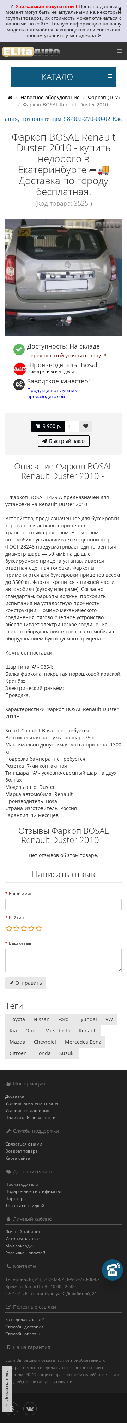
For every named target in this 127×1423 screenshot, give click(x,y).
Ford (63, 1019)
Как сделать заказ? (24, 1320)
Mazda (17, 1041)
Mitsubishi (57, 1030)
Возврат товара (21, 1151)
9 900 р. (51, 426)
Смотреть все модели (51, 371)
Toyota (17, 1019)
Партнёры (15, 1198)
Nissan (42, 1019)
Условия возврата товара (31, 1103)
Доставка (14, 1096)
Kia (13, 1030)
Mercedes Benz (83, 1041)
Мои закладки (20, 1246)
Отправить (28, 982)
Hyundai (87, 1019)
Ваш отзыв (20, 943)
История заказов (22, 1239)
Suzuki (67, 1053)
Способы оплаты (22, 1334)
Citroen (18, 1053)
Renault (88, 1030)
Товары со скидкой (24, 1205)
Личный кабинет (23, 1232)
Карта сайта (17, 1158)
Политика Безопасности (30, 1117)
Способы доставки (24, 1327)
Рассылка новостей (25, 1253)
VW (109, 1019)
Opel (31, 1030)
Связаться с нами (23, 1144)
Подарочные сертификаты (33, 1191)
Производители (21, 1184)
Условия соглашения (27, 1110)
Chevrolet (45, 1041)
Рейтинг (17, 917)
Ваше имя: (20, 893)
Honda (43, 1053)
